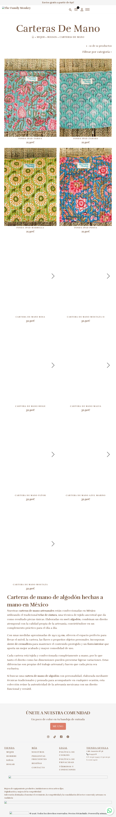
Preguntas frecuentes (39, 757)
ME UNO (58, 726)
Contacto (38, 767)
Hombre (11, 756)
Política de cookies (67, 753)
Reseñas (37, 763)
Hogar (10, 764)
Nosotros (38, 752)
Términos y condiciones (67, 768)
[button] (90, 51)
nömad (103, 813)
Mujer (10, 752)
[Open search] (70, 10)
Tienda (9, 748)
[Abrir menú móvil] (87, 9)
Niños (10, 760)
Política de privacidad (67, 761)
